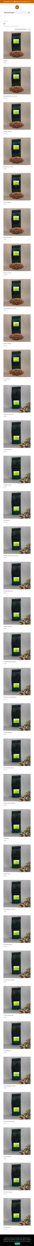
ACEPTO (17, 1243)
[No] (32, 1241)
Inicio (4, 21)
